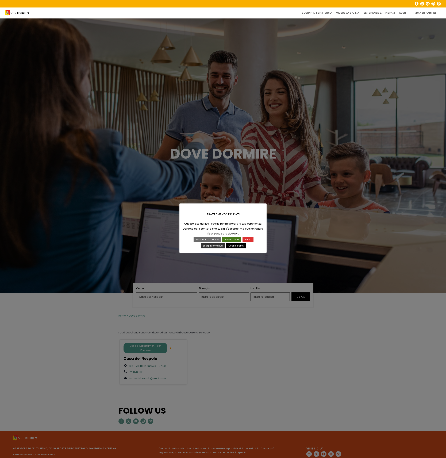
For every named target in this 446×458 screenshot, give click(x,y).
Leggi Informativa (213, 245)
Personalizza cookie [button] (207, 239)
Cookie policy (236, 245)
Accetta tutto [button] (231, 239)
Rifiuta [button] (248, 239)
